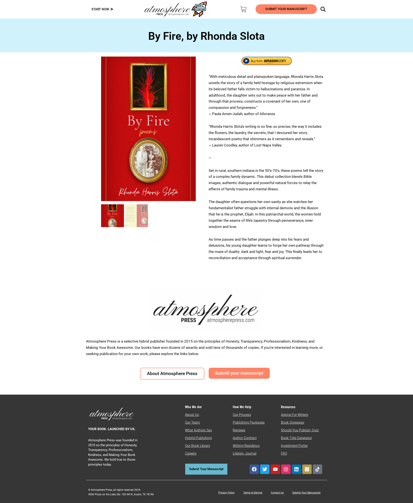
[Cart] (243, 9)
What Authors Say (198, 430)
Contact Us (277, 492)
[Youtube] (275, 469)
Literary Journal (244, 453)
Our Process (242, 415)
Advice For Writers (294, 415)
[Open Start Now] (111, 9)
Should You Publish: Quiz (300, 430)
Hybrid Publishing (198, 438)
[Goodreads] (307, 469)
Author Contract (245, 438)
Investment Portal (294, 446)
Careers (190, 453)
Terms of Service (252, 492)
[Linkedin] (296, 469)
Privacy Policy (226, 492)
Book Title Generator (296, 438)
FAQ (284, 453)
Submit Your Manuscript (306, 492)
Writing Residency (246, 446)
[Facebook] (254, 469)
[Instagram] (286, 469)
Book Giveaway (292, 422)
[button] (323, 9)
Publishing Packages (249, 422)
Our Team (192, 422)
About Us (192, 415)
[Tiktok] (317, 469)
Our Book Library (197, 446)
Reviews (239, 430)
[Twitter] (265, 469)
